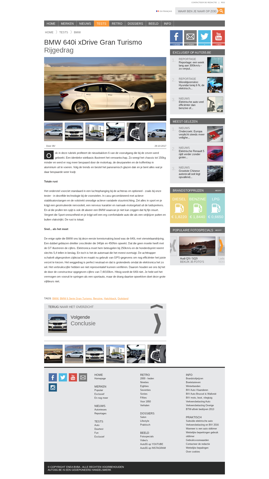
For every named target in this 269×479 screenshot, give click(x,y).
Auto (96, 425)
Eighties (144, 386)
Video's (144, 440)
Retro (117, 23)
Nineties (144, 382)
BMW (77, 32)
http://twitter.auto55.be (63, 377)
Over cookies (193, 451)
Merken (67, 23)
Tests (101, 23)
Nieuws (85, 23)
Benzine (97, 298)
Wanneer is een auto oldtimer (201, 428)
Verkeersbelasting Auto (198, 401)
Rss (223, 2)
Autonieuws (100, 409)
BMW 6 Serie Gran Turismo (76, 298)
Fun (96, 432)
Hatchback (110, 298)
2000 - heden (147, 378)
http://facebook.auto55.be (53, 377)
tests (63, 32)
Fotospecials (147, 436)
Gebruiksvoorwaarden (197, 440)
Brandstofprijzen (194, 378)
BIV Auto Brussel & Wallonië (201, 393)
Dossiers (135, 23)
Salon (143, 417)
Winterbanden (193, 386)
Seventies (145, 390)
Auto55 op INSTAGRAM (153, 448)
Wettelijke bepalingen (197, 447)
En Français (166, 11)
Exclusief (99, 394)
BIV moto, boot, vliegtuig (199, 397)
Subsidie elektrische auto (199, 421)
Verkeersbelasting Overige (200, 405)
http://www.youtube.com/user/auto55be (73, 377)
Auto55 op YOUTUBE (151, 444)
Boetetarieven (193, 382)
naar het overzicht (71, 307)
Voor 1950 (145, 401)
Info (167, 23)
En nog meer (101, 397)
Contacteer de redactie (204, 2)
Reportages (100, 413)
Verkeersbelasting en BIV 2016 (202, 424)
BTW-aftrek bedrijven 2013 (200, 409)
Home (51, 23)
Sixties (143, 393)
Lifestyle (144, 421)
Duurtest (98, 429)
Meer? (218, 191)
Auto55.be (75, 11)
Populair (98, 390)
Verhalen (144, 405)
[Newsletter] (83, 377)
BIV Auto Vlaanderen (197, 390)
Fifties (143, 397)
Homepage (100, 378)
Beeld (153, 23)
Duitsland (123, 298)
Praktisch (145, 424)
